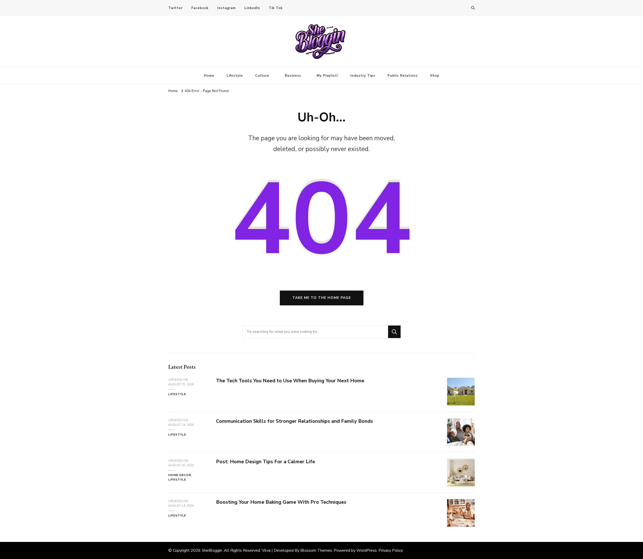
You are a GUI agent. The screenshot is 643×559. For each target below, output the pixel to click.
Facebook (199, 8)
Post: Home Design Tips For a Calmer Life (265, 461)
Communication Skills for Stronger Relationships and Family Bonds (294, 421)
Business (293, 75)
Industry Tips (362, 75)
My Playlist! (327, 75)
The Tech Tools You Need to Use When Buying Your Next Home (290, 380)
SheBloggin (212, 550)
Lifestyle (235, 75)
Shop (434, 75)
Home (209, 75)
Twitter (175, 8)
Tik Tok (276, 8)
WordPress (366, 550)
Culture (262, 75)
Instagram (226, 8)
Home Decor (179, 475)
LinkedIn (252, 8)
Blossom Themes (316, 550)
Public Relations (403, 75)
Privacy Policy (391, 550)
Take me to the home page (321, 297)
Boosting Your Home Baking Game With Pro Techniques (281, 502)
